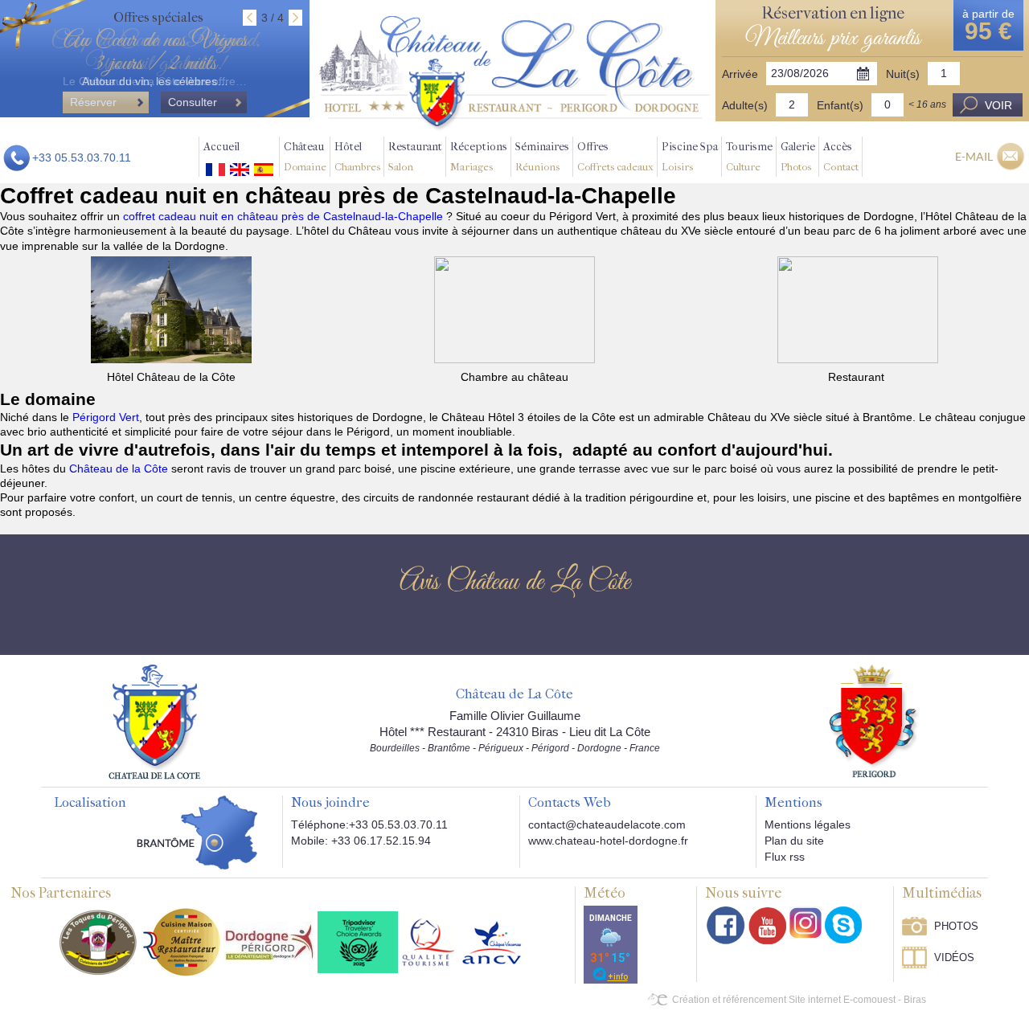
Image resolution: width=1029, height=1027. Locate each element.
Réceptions (478, 156)
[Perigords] (874, 720)
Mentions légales (808, 824)
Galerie (798, 156)
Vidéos (954, 957)
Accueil (221, 146)
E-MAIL (974, 156)
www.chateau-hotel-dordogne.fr (608, 840)
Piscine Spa (690, 156)
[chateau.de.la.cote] (843, 924)
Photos (956, 926)
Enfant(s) (840, 105)
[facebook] (726, 925)
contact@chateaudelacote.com (607, 824)
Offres (615, 156)
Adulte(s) (745, 105)
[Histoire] (154, 720)
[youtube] (767, 925)
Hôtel (357, 156)
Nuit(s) (903, 74)
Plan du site (794, 840)
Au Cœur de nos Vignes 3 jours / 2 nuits (155, 52)
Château (305, 156)
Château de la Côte (118, 468)
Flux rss (785, 856)
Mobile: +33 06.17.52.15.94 (361, 840)
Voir (998, 105)
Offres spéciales (158, 17)
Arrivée (740, 74)
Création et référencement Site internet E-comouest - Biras (799, 999)
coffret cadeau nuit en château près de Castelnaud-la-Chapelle (284, 216)
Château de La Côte (514, 694)
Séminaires (542, 156)
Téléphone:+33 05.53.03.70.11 (369, 824)
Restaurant (415, 156)
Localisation (90, 803)
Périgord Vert (105, 417)
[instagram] (805, 922)
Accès (841, 156)
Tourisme (749, 156)
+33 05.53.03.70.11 (81, 157)
